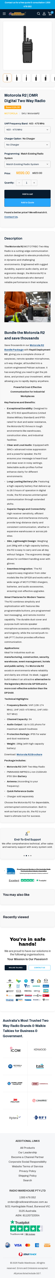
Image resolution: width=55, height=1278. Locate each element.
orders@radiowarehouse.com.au (28, 1201)
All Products (27, 1147)
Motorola (10, 113)
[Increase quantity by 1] (34, 183)
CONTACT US (39, 968)
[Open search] (38, 13)
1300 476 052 (27, 1197)
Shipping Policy (27, 1175)
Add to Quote (27, 202)
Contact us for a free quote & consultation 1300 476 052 (27, 4)
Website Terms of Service (27, 1166)
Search (27, 1180)
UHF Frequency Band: (24, 123)
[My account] (44, 13)
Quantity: (9, 182)
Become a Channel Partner (27, 1157)
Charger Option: (19, 138)
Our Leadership (27, 1152)
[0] (50, 13)
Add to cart (27, 194)
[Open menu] (4, 14)
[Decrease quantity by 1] (19, 183)
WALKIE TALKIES (15, 968)
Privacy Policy (27, 1171)
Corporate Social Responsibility (28, 1161)
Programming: (23, 156)
